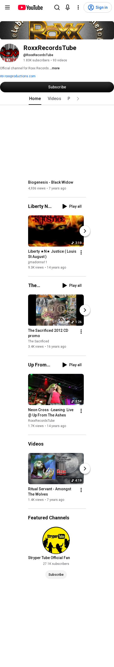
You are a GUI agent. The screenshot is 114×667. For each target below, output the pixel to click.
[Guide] (7, 7)
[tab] (35, 98)
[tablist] (57, 98)
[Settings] (78, 7)
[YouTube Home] (30, 7)
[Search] (57, 7)
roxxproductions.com (20, 76)
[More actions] (81, 252)
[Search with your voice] (67, 7)
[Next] (85, 231)
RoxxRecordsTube (41, 421)
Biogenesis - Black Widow (50, 182)
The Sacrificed (38, 341)
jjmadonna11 (37, 262)
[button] (78, 98)
